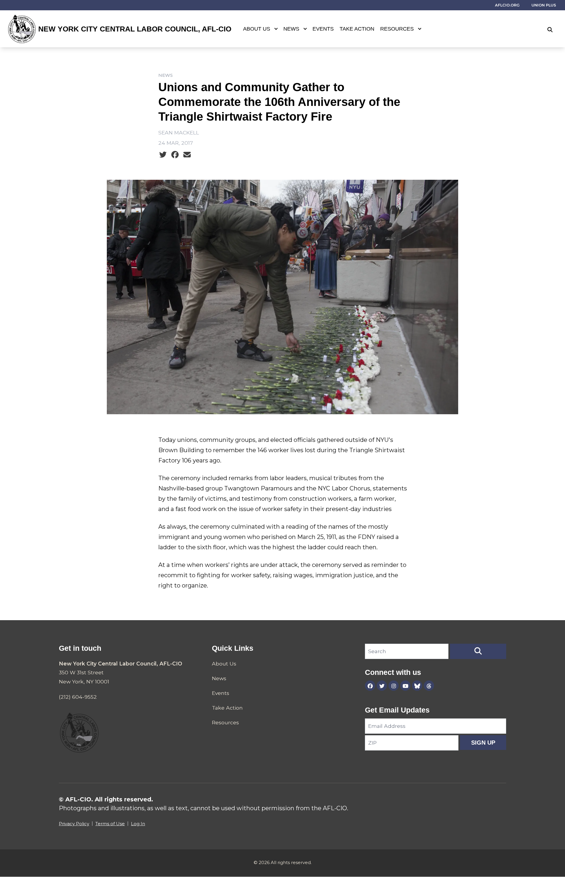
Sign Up (483, 742)
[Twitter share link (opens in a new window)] (162, 154)
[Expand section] (276, 29)
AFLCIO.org (507, 5)
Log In (138, 823)
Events (323, 29)
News (291, 29)
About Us (256, 29)
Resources (397, 29)
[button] (478, 651)
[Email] (187, 154)
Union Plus (543, 5)
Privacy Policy (74, 823)
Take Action (357, 29)
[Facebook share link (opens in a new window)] (175, 154)
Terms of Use (110, 823)
